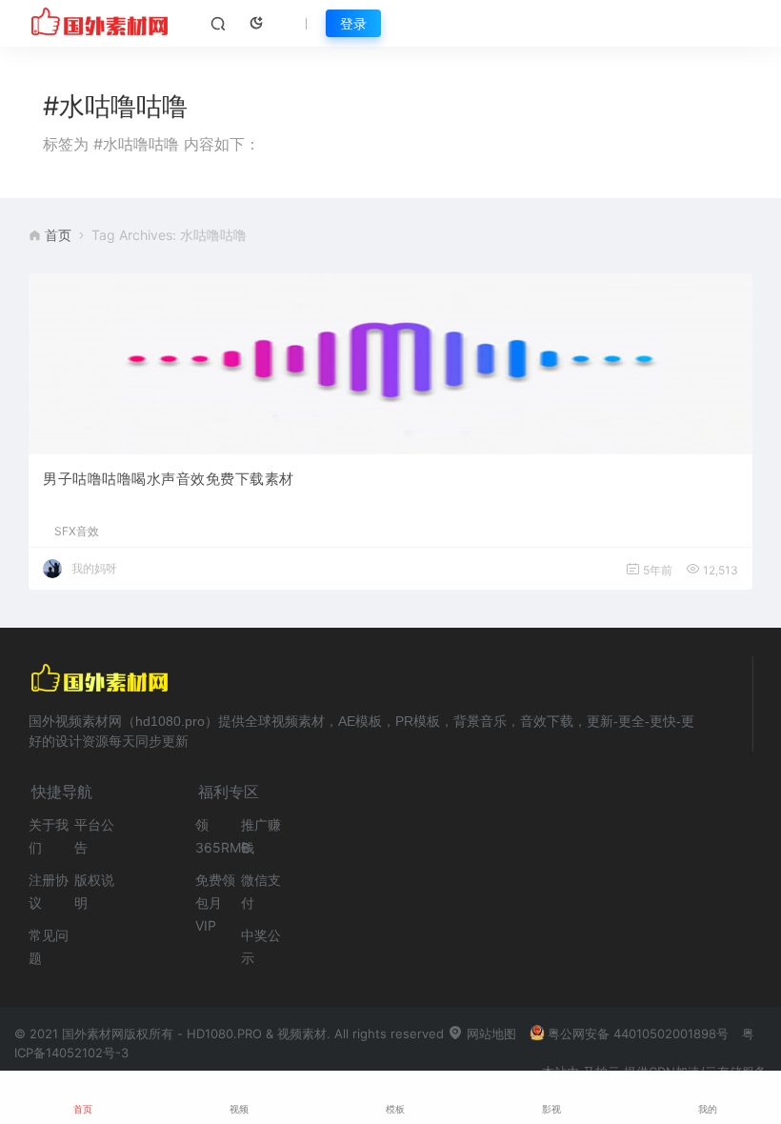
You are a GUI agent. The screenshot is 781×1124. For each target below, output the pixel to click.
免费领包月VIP (215, 902)
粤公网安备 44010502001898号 (638, 1033)
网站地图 (489, 1033)
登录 (353, 23)
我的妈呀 (94, 568)
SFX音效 (76, 531)
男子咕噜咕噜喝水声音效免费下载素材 (168, 479)
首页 (58, 235)
